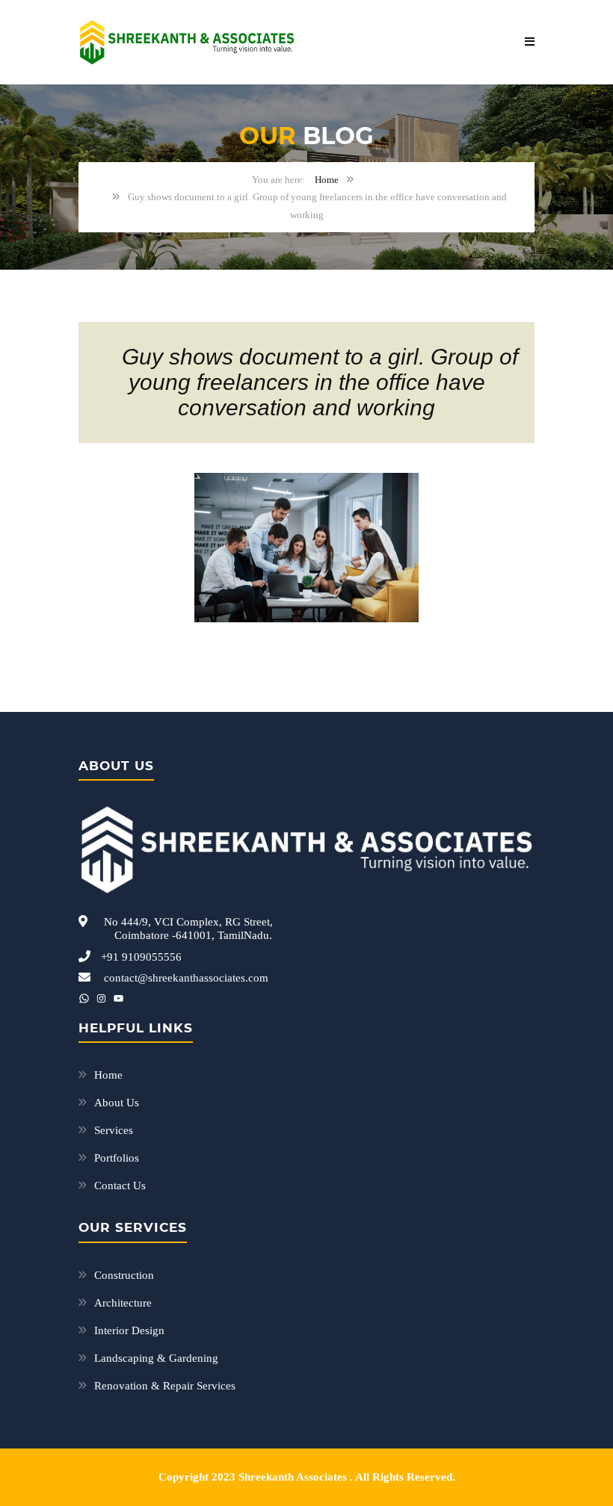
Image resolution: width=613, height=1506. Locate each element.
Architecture (123, 1303)
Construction (124, 1275)
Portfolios (116, 1158)
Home (327, 179)
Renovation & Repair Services (164, 1386)
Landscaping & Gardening (156, 1358)
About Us (116, 1103)
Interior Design (129, 1330)
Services (113, 1130)
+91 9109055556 (141, 957)
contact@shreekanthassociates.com (186, 978)
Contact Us (120, 1186)
